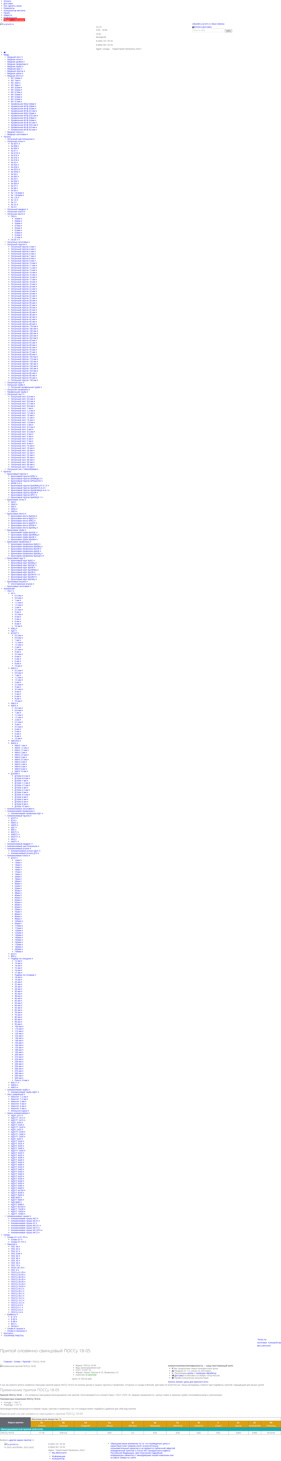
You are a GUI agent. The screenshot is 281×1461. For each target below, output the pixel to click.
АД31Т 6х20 (17, 1176)
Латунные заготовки (18, 242)
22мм (17, 886)
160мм (18, 942)
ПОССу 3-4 (16, 1312)
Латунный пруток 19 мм (23, 284)
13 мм (18, 963)
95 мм (18, 1024)
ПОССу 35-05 (17, 1279)
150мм (18, 939)
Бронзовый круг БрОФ (22, 572)
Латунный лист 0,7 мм (22, 403)
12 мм (18, 960)
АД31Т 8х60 (17, 1199)
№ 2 (13, 202)
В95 (13, 829)
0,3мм (18, 230)
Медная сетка (14, 59)
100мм (18, 921)
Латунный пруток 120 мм (24, 361)
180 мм (18, 1049)
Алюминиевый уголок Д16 (24, 853)
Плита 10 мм (21, 1080)
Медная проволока (17, 64)
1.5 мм (18, 605)
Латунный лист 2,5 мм (22, 427)
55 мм (18, 1007)
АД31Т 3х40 (17, 1148)
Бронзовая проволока (18, 541)
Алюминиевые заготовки (20, 808)
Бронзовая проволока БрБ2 (25, 544)
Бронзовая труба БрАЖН (23, 539)
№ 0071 (15, 143)
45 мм (18, 1000)
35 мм (18, 993)
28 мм (18, 989)
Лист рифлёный (15, 1094)
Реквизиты (9, 8)
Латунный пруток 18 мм (23, 281)
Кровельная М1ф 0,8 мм (23, 127)
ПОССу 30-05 (17, 1281)
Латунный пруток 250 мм (24, 338)
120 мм (18, 1033)
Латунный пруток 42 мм (23, 319)
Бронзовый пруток (17, 473)
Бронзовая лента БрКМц (24, 527)
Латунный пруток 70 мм (23, 349)
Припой (11, 1244)
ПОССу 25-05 (17, 1284)
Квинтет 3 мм (18, 1103)
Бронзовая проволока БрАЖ (25, 551)
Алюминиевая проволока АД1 (26, 813)
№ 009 (14, 148)
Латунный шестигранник (20, 139)
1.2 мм (18, 602)
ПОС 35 (15, 1260)
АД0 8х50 (16, 1197)
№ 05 (14, 178)
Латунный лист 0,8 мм (22, 406)
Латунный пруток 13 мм (23, 270)
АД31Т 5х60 (17, 1174)
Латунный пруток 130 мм (24, 380)
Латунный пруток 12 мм (23, 267)
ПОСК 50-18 (17, 1267)
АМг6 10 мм (21, 771)
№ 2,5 (14, 204)
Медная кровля (15, 61)
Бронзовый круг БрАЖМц (24, 569)
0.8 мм (18, 598)
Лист (10, 590)
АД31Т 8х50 (17, 1195)
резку (190, 1373)
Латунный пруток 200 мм (24, 333)
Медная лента (14, 75)
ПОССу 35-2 (17, 1293)
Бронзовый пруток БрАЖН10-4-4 (27, 487)
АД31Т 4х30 (17, 1157)
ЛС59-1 (15, 239)
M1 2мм (15, 82)
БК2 (13, 1323)
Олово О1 (16, 1239)
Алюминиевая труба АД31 (24, 1092)
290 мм (18, 1075)
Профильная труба (17, 391)
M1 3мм (15, 85)
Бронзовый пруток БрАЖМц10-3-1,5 (29, 485)
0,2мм (18, 235)
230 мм (18, 1061)
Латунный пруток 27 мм (23, 298)
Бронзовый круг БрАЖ (22, 567)
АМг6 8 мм (20, 768)
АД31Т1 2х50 (17, 1136)
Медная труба (14, 66)
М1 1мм (15, 80)
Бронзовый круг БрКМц (23, 579)
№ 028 (14, 167)
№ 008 (14, 146)
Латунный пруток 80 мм (23, 354)
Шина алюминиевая (18, 1113)
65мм (17, 907)
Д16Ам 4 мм (21, 797)
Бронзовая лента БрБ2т (23, 518)
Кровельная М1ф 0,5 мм (23, 110)
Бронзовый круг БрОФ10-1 (24, 574)
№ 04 (14, 174)
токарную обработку (206, 1373)
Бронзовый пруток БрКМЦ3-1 (26, 497)
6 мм (17, 621)
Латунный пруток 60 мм (23, 345)
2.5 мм (18, 609)
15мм (17, 867)
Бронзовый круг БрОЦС (23, 565)
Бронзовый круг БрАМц (23, 562)
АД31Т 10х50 (17, 1211)
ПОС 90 (15, 1246)
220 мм (18, 1059)
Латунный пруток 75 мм (23, 352)
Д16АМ (15, 773)
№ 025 (14, 164)
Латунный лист (15, 394)
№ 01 (14, 150)
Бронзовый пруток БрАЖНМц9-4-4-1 (29, 490)
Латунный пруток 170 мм (24, 326)
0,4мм (18, 232)
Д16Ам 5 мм (21, 799)
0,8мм (18, 221)
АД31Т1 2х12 (17, 1117)
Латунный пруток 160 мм (24, 368)
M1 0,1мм (16, 101)
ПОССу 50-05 (17, 1274)
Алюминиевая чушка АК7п (24, 1220)
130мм (18, 935)
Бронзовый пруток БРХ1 (23, 494)
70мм (17, 909)
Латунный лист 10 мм (22, 415)
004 (13, 502)
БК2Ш (14, 1326)
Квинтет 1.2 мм (19, 1096)
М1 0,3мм (16, 96)
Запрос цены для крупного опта (192, 1381)
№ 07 (14, 185)
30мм (17, 883)
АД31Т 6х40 (17, 1181)
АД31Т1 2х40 (17, 1134)
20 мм (18, 982)
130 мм (18, 1038)
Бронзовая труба (16, 530)
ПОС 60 (15, 1256)
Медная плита (14, 132)
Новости (8, 15)
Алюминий (9, 588)
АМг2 (14, 668)
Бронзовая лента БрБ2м (23, 516)
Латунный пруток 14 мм (23, 272)
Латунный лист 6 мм (21, 438)
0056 (13, 509)
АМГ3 (14, 1087)
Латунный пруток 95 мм (23, 377)
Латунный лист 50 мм (22, 462)
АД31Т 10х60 (17, 1213)
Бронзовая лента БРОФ (23, 525)
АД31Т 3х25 (17, 1143)
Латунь (7, 136)
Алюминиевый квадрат (19, 843)
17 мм (18, 972)
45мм (17, 897)
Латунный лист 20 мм (22, 450)
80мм (17, 914)
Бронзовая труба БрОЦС (23, 532)
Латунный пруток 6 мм (23, 253)
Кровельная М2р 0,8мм (23, 103)
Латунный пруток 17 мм (23, 279)
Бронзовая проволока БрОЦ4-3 (27, 555)
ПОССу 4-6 (16, 1309)
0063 (13, 511)
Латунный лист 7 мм (21, 441)
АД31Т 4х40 (17, 1159)
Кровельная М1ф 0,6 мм (23, 122)
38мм (17, 893)
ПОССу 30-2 (17, 1295)
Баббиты (12, 1314)
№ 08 (14, 188)
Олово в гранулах (16, 1330)
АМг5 (14, 705)
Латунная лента (15, 213)
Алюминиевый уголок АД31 (25, 850)
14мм (17, 864)
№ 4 (13, 206)
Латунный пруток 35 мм (23, 310)
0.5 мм (18, 595)
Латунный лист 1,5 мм (22, 413)
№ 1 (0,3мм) (17, 192)
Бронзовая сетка (16, 499)
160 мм (18, 1045)
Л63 (13, 216)
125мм (18, 932)
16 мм (18, 970)
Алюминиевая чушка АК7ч (24, 1227)
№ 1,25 (14, 197)
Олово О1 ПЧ (18, 1241)
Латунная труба (15, 384)
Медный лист (14, 57)
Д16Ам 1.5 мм (22, 785)
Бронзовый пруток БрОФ (24, 492)
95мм (17, 923)
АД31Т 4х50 (17, 1162)
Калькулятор (58, 1458)
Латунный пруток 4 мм (23, 249)
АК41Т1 (15, 836)
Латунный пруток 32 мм (23, 305)
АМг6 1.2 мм (21, 747)
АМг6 (14, 743)
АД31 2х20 (16, 1122)
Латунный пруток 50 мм (23, 340)
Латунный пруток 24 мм (23, 293)
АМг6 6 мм (20, 766)
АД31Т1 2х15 (17, 1120)
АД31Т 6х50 (17, 1183)
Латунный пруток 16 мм (23, 277)
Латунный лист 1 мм (21, 408)
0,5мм (18, 228)
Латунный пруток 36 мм (23, 312)
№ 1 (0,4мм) (17, 195)
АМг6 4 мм (20, 761)
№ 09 (14, 190)
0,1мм (18, 237)
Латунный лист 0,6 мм (22, 401)
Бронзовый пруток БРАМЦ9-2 (26, 478)
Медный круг (14, 68)
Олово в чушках (15, 1328)
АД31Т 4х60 (17, 1164)
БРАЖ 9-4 (16, 483)
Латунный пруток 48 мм (23, 324)
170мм (18, 944)
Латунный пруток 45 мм (23, 321)
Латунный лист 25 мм (22, 455)
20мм (17, 876)
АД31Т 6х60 (17, 1185)
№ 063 (14, 183)
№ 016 (14, 157)
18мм (17, 879)
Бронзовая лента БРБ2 (22, 520)
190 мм (18, 1052)
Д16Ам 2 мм (21, 787)
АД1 (13, 630)
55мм (17, 902)
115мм (18, 928)
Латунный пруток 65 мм (23, 347)
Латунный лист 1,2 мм (22, 410)
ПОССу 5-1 (16, 1307)
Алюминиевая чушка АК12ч (25, 1225)
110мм (18, 925)
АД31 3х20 (16, 1138)
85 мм (18, 1019)
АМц (13, 628)
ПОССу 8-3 (16, 1305)
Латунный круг (15, 382)
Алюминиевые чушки (18, 1216)
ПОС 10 (15, 1265)
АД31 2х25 (16, 1129)
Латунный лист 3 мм (21, 429)
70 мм (18, 1012)
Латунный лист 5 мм (21, 436)
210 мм (18, 1056)
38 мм (18, 996)
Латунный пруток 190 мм (24, 331)
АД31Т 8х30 (17, 1192)
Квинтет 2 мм (18, 1101)
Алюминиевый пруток (18, 815)
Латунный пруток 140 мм (24, 363)
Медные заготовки (17, 134)
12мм (17, 860)
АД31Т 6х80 (17, 1188)
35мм (17, 890)
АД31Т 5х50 (17, 1171)
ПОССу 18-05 (17, 1286)
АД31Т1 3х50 (17, 1150)
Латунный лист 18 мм (22, 448)
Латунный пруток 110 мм (24, 359)
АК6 (13, 839)
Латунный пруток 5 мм (23, 251)
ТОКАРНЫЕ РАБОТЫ (14, 1335)
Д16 (13, 820)
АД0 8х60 (16, 1202)
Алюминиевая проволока (20, 811)
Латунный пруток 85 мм (23, 373)
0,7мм (18, 225)
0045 (13, 504)
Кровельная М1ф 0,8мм (23, 106)
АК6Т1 (14, 841)
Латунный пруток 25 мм (23, 295)
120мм (18, 930)
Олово (7, 1234)
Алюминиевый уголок (18, 848)
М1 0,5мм (16, 87)
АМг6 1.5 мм (21, 750)
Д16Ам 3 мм (21, 792)
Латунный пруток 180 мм (24, 328)
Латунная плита (15, 211)
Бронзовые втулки (16, 581)
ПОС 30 (15, 1263)
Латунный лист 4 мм (21, 434)
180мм (18, 946)
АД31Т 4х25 (17, 1155)
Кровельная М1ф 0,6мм (23, 120)
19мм (17, 874)
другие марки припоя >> (21, 1440)
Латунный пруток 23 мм (23, 291)
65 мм (18, 1010)
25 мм (18, 986)
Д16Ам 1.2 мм (22, 783)
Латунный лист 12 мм (22, 417)
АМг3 (14, 703)
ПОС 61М (16, 1253)
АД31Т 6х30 (17, 1178)
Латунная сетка (15, 141)
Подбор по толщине (21, 958)
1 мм (17, 600)
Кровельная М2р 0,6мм (23, 113)
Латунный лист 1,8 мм (22, 422)
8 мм (17, 623)
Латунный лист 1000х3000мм (22, 469)
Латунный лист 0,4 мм (22, 396)
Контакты (8, 1333)
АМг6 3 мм (20, 757)
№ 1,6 (14, 199)
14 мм (18, 965)
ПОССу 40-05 (17, 1277)
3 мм (17, 612)
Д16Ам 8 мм (21, 804)
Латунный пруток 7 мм (23, 256)
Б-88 (13, 1321)
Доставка (8, 3)
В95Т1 (14, 832)
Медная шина (14, 73)
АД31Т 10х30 (17, 1209)
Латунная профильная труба (26, 387)
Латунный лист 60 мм (22, 464)
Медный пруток (15, 71)
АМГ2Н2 (15, 740)
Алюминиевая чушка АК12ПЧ (26, 1230)
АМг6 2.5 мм (21, 754)
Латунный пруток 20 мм (23, 286)
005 (13, 506)
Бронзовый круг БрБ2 (22, 560)
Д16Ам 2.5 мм (22, 790)
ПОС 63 (15, 1248)
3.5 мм (18, 614)
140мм (18, 937)
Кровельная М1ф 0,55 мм (24, 115)
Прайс (7, 12)
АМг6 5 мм (20, 764)
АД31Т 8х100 (17, 1206)
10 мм (18, 626)
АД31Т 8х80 (17, 1204)
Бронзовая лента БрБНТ (23, 523)
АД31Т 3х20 (17, 1141)
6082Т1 (15, 834)
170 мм (18, 1047)
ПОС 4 (14, 1270)
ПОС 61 (15, 1251)
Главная (8, 1361)
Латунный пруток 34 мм (23, 307)
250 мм (18, 1066)
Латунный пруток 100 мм (24, 356)
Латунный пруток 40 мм (23, 317)
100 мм (18, 1026)
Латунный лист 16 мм (22, 445)
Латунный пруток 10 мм (23, 263)
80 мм (18, 1017)
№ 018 (14, 160)
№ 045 (14, 176)
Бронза (7, 471)
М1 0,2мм (16, 99)
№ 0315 (15, 169)
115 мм (18, 1031)
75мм (17, 911)
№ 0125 (15, 153)
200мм (18, 949)
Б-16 (13, 1316)
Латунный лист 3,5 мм (22, 431)
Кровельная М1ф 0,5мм (23, 108)
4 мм (17, 616)
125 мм (18, 1035)
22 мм (18, 984)
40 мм (18, 998)
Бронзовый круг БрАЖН (23, 576)
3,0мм (18, 218)
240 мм (18, 1063)
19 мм (18, 979)
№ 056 (14, 181)
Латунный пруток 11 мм (23, 265)
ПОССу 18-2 (17, 1298)
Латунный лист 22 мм (22, 452)
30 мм (18, 991)
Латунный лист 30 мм (22, 457)
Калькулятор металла (14, 10)
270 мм (18, 1071)
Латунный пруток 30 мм (23, 302)
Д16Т (14, 818)
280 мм (18, 1073)
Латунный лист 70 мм (22, 466)
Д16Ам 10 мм (21, 806)
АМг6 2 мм (20, 752)
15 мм (18, 967)
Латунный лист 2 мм (21, 424)
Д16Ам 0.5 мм (22, 775)
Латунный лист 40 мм (22, 459)
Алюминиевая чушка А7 (23, 1223)
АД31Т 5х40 (17, 1169)
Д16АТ (14, 633)
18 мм (18, 977)
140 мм (18, 1040)
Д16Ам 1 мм (21, 780)
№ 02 (14, 162)
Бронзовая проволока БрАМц (26, 546)
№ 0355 (15, 171)
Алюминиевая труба (18, 1089)
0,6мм (18, 223)
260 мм (18, 1068)
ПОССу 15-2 (17, 1300)
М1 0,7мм (16, 92)
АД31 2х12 (16, 1115)
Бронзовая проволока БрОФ (25, 548)
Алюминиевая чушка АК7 (24, 1218)
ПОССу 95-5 (17, 1288)
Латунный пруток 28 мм (23, 300)
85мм (17, 916)
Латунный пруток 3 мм (23, 246)
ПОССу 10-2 (17, 1302)
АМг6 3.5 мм (21, 759)
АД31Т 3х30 (17, 1145)
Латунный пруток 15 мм (23, 274)
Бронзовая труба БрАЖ (23, 537)
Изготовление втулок (22, 583)
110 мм (18, 1028)
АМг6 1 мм (20, 745)
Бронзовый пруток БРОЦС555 (26, 480)
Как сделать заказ (13, 5)
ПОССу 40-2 (17, 1291)
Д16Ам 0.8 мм (22, 778)
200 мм (18, 1054)
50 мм (18, 1003)
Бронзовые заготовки (18, 586)
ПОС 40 (15, 1258)
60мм (17, 904)
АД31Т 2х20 (17, 1124)
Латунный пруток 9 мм (23, 260)
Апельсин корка (19, 1110)
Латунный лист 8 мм (21, 443)
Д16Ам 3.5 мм (22, 794)
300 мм (18, 1078)
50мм (17, 900)
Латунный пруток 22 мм (23, 288)
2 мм (17, 607)
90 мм (18, 1021)
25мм (17, 888)
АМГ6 (14, 825)
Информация (10, 17)
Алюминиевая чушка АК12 (24, 1232)
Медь (6, 54)
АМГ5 (14, 822)
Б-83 (13, 1319)
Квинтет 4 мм (18, 1106)
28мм (17, 881)
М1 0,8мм (16, 78)
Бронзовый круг (15, 558)
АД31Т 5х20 (17, 1167)
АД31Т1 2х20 (17, 1127)
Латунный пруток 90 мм (23, 375)
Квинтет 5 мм (18, 1108)
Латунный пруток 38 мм (23, 314)
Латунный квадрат (17, 209)
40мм (17, 895)
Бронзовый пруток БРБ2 (23, 476)
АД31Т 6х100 (17, 1190)
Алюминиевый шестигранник (22, 846)
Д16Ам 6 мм (21, 801)
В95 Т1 (14, 1082)
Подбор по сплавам (25, 975)
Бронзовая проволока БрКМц (26, 553)
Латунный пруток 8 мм (23, 258)
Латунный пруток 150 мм (24, 366)
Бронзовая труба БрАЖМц (24, 534)
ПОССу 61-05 (17, 1272)
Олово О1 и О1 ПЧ (16, 1237)
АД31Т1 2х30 (17, 1131)
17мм (17, 871)
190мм (18, 951)
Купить (171, 1381)
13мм (17, 862)
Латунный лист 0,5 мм (22, 398)
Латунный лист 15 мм (22, 420)
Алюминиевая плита (18, 855)
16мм (17, 869)
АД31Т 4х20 (17, 1152)
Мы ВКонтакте (59, 1452)
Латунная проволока (18, 389)
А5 (12, 593)
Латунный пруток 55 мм (23, 342)
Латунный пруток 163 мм (24, 370)
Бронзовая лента (16, 513)
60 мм (18, 1005)
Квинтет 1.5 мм (19, 1099)
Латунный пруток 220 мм (24, 335)
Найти (228, 31)
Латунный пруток (16, 244)
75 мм (18, 1014)
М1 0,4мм (16, 94)
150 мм (18, 1042)
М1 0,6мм (16, 89)
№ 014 (14, 155)
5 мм (17, 619)
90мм (17, 918)
